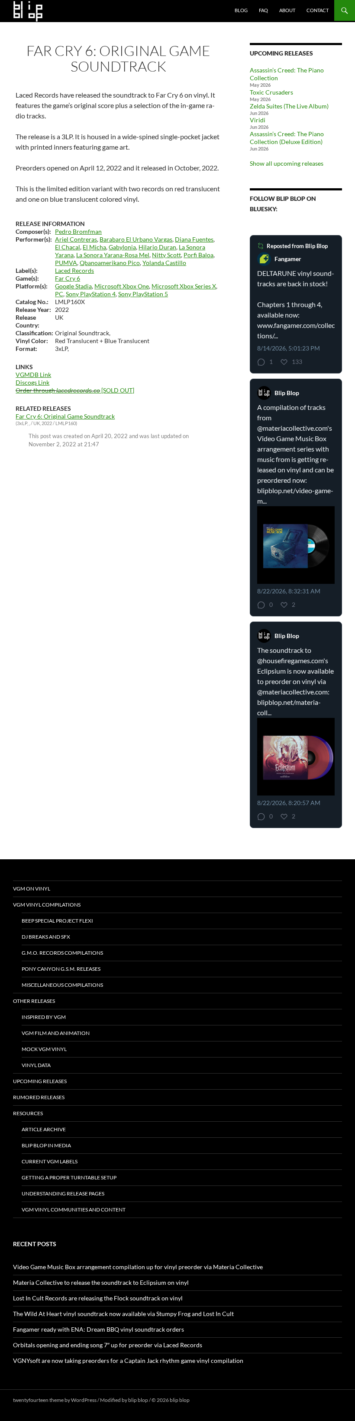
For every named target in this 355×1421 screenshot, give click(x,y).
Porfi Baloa (198, 255)
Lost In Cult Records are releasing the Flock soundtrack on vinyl (98, 1298)
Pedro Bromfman (78, 231)
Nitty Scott (166, 255)
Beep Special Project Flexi (57, 920)
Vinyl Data (36, 1065)
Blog (241, 10)
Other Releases (34, 1001)
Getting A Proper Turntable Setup (69, 1177)
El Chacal (67, 247)
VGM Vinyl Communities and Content (74, 1209)
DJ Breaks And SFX (46, 936)
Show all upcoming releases (286, 163)
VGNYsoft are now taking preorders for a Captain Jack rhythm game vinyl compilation (128, 1360)
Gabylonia (122, 247)
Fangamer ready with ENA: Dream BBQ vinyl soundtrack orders (98, 1329)
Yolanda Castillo (164, 262)
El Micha (94, 247)
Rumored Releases (39, 1097)
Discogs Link (32, 382)
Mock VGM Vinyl (44, 1049)
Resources (28, 1113)
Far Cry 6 (67, 278)
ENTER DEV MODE (212, 1400)
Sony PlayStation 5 (143, 294)
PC (59, 294)
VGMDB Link (33, 374)
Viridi (257, 120)
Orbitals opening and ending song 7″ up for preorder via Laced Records (107, 1345)
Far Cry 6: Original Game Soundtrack (65, 416)
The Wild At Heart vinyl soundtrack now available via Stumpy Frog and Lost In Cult (123, 1313)
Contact (318, 10)
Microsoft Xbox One (121, 286)
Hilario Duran (157, 247)
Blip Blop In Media (46, 1145)
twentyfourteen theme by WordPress (55, 1400)
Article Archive (44, 1129)
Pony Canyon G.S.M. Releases (61, 969)
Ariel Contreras (76, 239)
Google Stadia (73, 286)
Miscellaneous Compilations (62, 985)
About (287, 10)
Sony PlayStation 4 (91, 294)
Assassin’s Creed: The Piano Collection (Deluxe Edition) (287, 137)
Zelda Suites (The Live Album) (289, 106)
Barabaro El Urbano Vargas (136, 239)
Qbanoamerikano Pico (110, 262)
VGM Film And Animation (56, 1033)
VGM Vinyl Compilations (47, 904)
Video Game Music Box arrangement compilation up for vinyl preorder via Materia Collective (138, 1266)
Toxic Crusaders (271, 92)
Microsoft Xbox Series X (184, 286)
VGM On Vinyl (31, 888)
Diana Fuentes (194, 239)
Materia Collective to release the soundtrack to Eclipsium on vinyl (101, 1282)
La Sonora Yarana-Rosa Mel (112, 255)
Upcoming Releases (40, 1081)
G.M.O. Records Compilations (62, 953)
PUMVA (66, 262)
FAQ (263, 10)
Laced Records (74, 270)
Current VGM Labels (49, 1161)
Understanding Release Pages (63, 1193)
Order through (58, 390)
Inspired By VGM (44, 1017)
